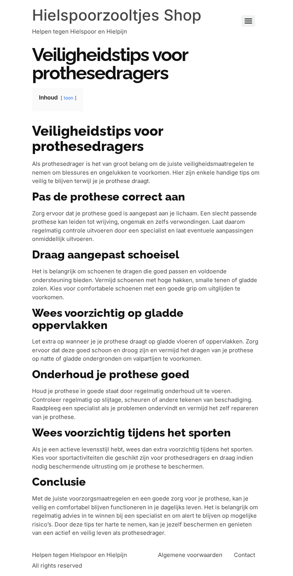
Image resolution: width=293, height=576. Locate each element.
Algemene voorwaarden (190, 554)
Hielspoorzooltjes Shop (116, 15)
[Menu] (248, 21)
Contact (244, 554)
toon (68, 98)
